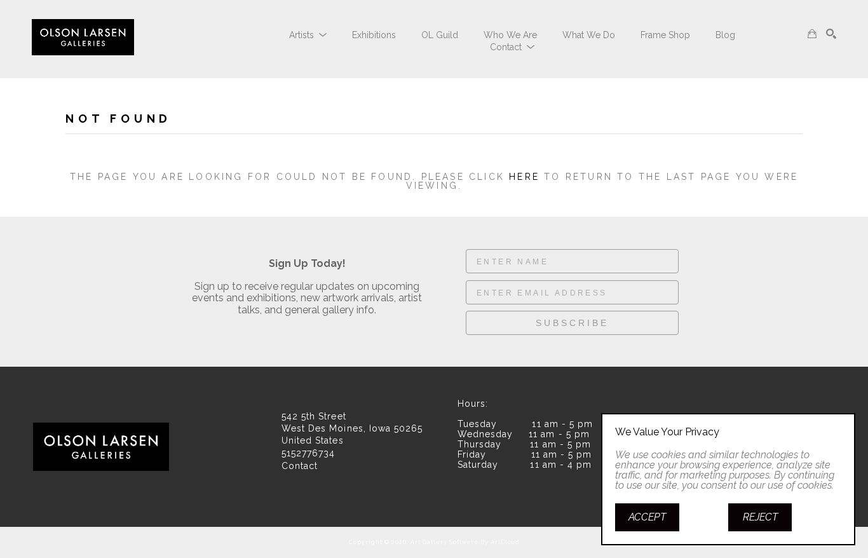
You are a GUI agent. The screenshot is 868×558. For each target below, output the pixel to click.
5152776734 (308, 453)
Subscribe (572, 323)
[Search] (831, 34)
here (524, 177)
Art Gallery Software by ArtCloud (465, 542)
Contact (299, 465)
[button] (308, 35)
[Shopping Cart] (812, 34)
